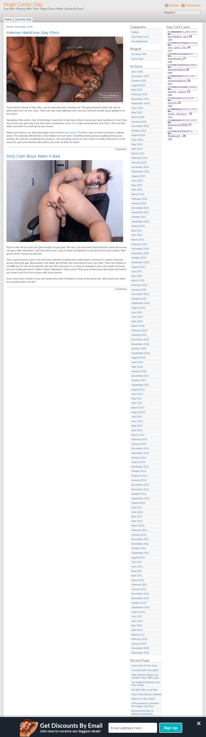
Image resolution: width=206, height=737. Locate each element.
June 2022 (137, 180)
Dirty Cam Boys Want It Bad (33, 156)
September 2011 (140, 553)
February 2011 (139, 584)
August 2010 (138, 612)
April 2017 (137, 403)
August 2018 (138, 357)
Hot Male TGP (139, 54)
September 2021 (140, 221)
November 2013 (140, 466)
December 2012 (140, 484)
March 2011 (137, 580)
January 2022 (138, 203)
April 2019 (137, 321)
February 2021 (139, 244)
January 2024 (138, 121)
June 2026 (137, 71)
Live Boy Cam (23, 19)
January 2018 (138, 371)
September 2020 (140, 262)
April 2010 (137, 630)
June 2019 (137, 316)
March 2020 (137, 280)
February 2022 (139, 199)
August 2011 (138, 557)
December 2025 (140, 76)
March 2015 (137, 435)
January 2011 (138, 589)
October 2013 (138, 471)
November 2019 (140, 294)
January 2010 (138, 643)
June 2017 (137, 394)
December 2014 (140, 448)
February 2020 (139, 285)
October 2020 (138, 257)
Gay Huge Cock (140, 36)
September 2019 (140, 303)
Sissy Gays (137, 58)
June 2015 (137, 421)
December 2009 (140, 648)
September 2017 (140, 385)
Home (8, 19)
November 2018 (140, 344)
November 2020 (140, 253)
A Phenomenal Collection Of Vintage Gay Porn (145, 705)
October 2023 (138, 130)
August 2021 (138, 226)
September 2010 (140, 607)
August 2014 (138, 462)
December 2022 (140, 167)
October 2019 (138, 298)
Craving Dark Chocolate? (145, 670)
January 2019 (138, 335)
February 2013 (139, 475)
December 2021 (140, 208)
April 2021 (137, 235)
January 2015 (138, 444)
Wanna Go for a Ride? (143, 698)
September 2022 (140, 171)
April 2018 (137, 366)
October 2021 (138, 217)
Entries (174, 5)
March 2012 (137, 525)
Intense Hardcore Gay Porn (32, 32)
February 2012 (139, 530)
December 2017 (140, 376)
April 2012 (137, 521)
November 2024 (140, 99)
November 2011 (140, 544)
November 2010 (140, 598)
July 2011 (136, 562)
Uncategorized (139, 41)
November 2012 (140, 489)
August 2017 (138, 389)
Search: (169, 12)
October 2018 (138, 348)
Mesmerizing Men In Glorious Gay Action (142, 712)
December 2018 (140, 339)
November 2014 (140, 453)
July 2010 (136, 616)
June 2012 (137, 512)
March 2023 (137, 153)
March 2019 (137, 325)
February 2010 (139, 639)
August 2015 (138, 412)
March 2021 (137, 239)
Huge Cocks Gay (22, 4)
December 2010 (140, 593)
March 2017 (137, 407)
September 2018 (140, 353)
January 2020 (138, 289)
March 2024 (137, 117)
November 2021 (140, 212)
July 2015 (136, 416)
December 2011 (140, 539)
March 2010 (137, 634)
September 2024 (140, 103)
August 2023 (138, 135)
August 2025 (138, 85)
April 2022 (137, 189)
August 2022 (138, 176)
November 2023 (140, 126)
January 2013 (138, 480)
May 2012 (136, 516)
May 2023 (136, 144)
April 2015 (137, 430)
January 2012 (138, 534)
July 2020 (136, 271)
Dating (135, 32)
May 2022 (136, 185)
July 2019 (136, 312)
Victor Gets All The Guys (144, 665)
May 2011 (136, 571)
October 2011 (138, 548)
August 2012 (138, 503)
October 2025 (138, 80)
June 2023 (137, 139)
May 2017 (136, 398)
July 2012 (136, 507)
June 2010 (137, 621)
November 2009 (140, 652)
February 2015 (139, 439)
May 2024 (136, 112)
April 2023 (137, 148)
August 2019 (138, 307)
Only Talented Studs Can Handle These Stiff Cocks (145, 676)
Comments (193, 5)
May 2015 (136, 425)
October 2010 (138, 603)
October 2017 (138, 380)
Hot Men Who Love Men (144, 689)
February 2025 (139, 94)
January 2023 (138, 162)
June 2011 (137, 566)
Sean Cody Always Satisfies (146, 694)
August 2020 (138, 267)
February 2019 (139, 330)
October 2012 (138, 493)
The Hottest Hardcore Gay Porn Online (145, 684)
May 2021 (136, 230)
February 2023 (139, 158)
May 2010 (136, 625)
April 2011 (136, 575)
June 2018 (137, 362)
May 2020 (136, 276)
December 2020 (140, 248)
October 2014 (138, 457)
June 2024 (137, 108)
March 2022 (137, 194)
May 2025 (136, 89)
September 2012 (140, 498)
